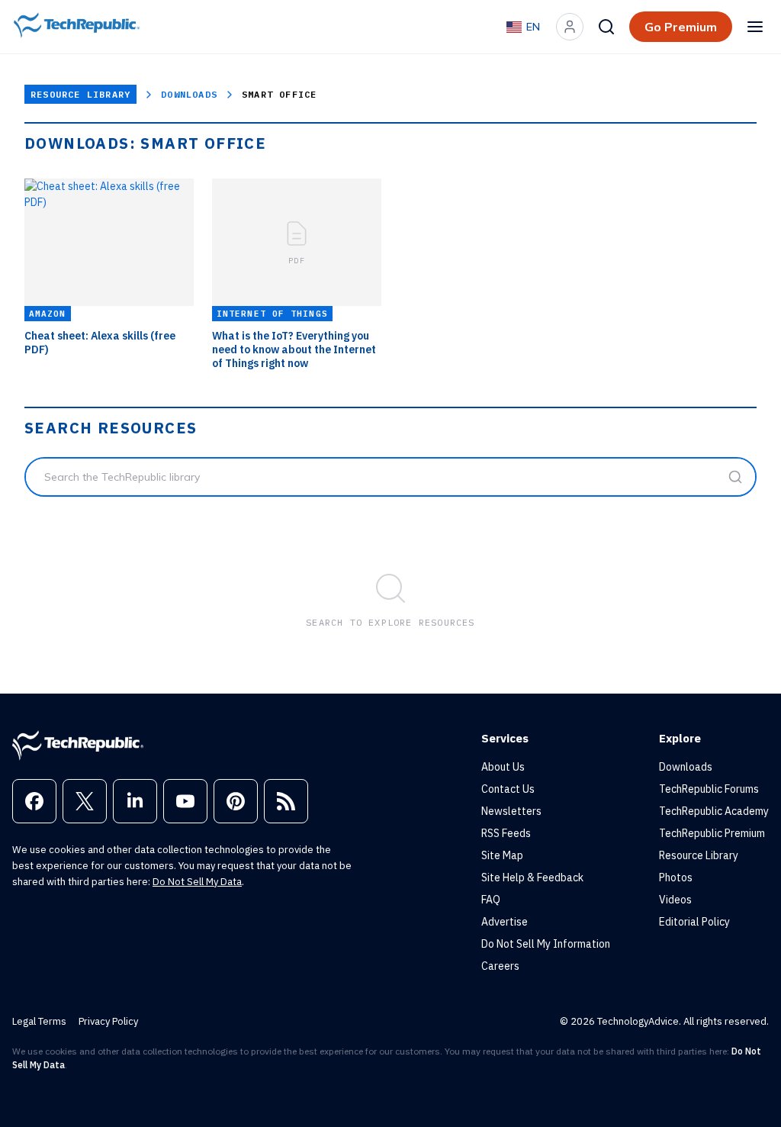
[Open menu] (755, 26)
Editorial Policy (694, 922)
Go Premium (680, 26)
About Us (503, 767)
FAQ (490, 899)
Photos (676, 877)
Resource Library (80, 94)
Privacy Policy (108, 1021)
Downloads (189, 94)
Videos (675, 899)
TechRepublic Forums (709, 789)
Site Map (502, 855)
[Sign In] (569, 26)
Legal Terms (39, 1021)
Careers (500, 966)
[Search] (606, 26)
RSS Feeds (506, 833)
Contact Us (508, 789)
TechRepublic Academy (714, 811)
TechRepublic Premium (712, 833)
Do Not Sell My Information (545, 944)
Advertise (504, 922)
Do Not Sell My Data (197, 881)
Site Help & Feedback (532, 877)
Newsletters (511, 811)
